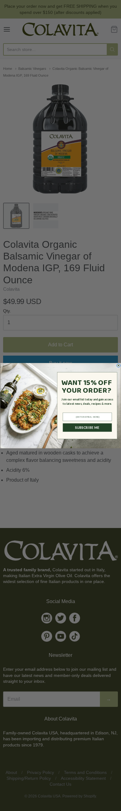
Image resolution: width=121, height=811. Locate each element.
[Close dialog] (118, 365)
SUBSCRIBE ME (87, 427)
